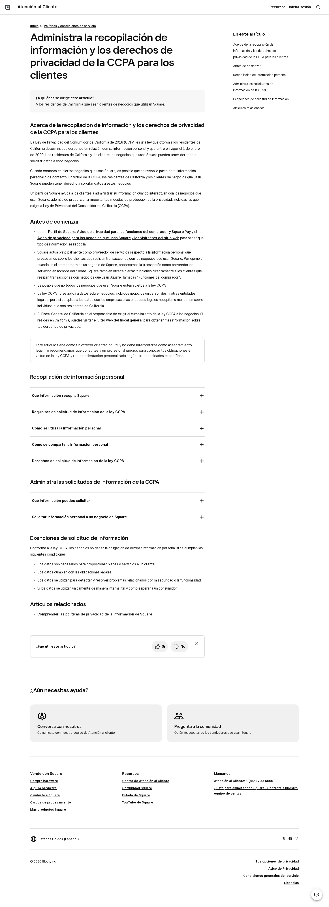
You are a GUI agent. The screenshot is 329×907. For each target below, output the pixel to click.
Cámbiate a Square (45, 795)
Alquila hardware (43, 788)
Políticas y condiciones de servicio (70, 26)
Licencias (291, 883)
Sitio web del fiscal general (120, 320)
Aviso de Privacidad (283, 868)
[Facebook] (290, 838)
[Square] (7, 7)
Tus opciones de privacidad (277, 861)
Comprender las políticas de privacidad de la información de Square (94, 614)
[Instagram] (296, 838)
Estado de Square (136, 795)
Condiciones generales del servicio (271, 875)
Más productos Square (48, 809)
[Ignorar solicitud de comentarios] (196, 643)
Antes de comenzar (247, 66)
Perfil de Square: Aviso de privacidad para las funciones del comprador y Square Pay (119, 232)
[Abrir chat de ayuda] (316, 894)
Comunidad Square (137, 788)
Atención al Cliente (37, 6)
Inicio (34, 26)
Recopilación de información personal (260, 75)
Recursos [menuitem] (277, 7)
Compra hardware (44, 781)
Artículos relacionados (249, 108)
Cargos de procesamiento (50, 802)
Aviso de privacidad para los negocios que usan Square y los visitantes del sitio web (108, 238)
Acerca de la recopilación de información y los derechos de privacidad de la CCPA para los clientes (261, 51)
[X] (284, 838)
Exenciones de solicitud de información (261, 99)
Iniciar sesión (300, 7)
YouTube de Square (137, 802)
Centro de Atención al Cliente (145, 781)
